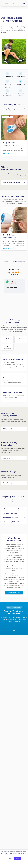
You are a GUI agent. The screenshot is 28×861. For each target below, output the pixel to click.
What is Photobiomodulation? (12, 182)
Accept (17, 858)
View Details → (7, 153)
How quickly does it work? (10, 517)
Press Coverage (8, 483)
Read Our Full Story (14, 592)
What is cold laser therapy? (11, 509)
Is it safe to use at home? (10, 513)
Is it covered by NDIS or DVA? (11, 522)
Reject (10, 858)
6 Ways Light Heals (9, 429)
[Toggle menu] (24, 3)
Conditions (6, 458)
